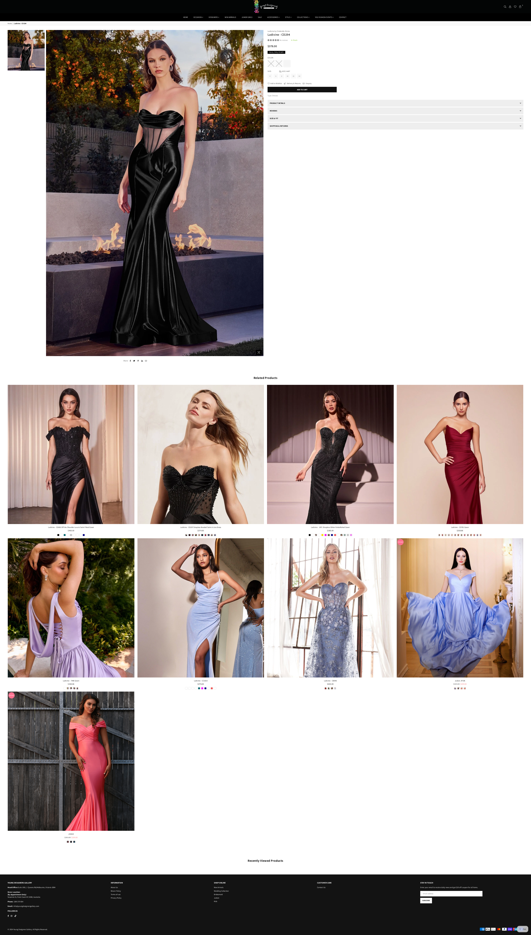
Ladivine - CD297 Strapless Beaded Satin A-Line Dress (200, 527)
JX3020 (71, 834)
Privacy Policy (116, 898)
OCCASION (197, 17)
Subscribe (426, 900)
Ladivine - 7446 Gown (71, 681)
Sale (260, 17)
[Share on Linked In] (142, 361)
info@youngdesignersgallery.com (26, 906)
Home (185, 17)
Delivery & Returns (293, 83)
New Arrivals (218, 887)
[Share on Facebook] (130, 361)
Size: (279, 71)
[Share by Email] (146, 361)
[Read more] (259, 352)
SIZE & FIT (274, 118)
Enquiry (308, 83)
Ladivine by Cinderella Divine (279, 31)
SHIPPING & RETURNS (279, 126)
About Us (114, 887)
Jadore (216, 898)
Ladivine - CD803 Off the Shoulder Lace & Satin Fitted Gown (71, 527)
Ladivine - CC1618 (200, 681)
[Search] (505, 7)
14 (299, 76)
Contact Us (321, 887)
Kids (215, 901)
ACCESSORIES (272, 17)
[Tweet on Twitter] (134, 361)
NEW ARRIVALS (230, 17)
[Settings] (510, 7)
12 (293, 76)
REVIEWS (273, 111)
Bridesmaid (218, 894)
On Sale (400, 542)
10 (287, 76)
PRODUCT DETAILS (277, 103)
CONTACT (342, 17)
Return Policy (116, 891)
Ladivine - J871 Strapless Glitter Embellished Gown (330, 527)
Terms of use (115, 894)
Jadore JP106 (460, 681)
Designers (213, 17)
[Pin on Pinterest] (138, 361)
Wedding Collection (221, 891)
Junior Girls (247, 17)
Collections (302, 17)
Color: (271, 58)
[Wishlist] (515, 7)
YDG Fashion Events (323, 17)
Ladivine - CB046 (330, 681)
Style (287, 17)
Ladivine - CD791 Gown (460, 527)
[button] (273, 40)
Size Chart (286, 71)
